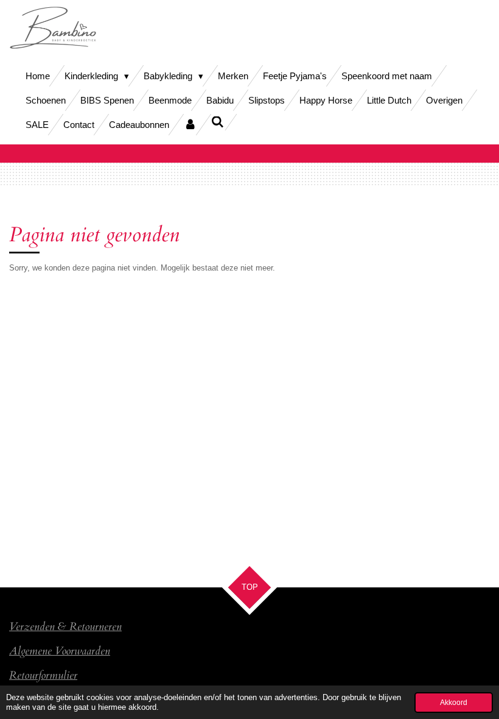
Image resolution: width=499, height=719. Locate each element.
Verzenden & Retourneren (65, 626)
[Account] (190, 124)
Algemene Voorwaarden (59, 650)
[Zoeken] (217, 122)
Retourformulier (43, 675)
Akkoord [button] (453, 702)
